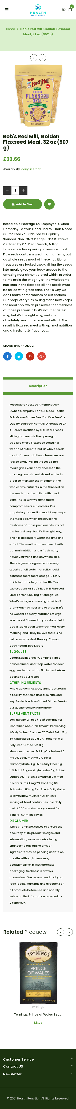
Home (10, 29)
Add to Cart (24, 204)
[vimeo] (30, 356)
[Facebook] (7, 356)
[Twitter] (19, 356)
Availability (11, 169)
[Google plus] (41, 356)
